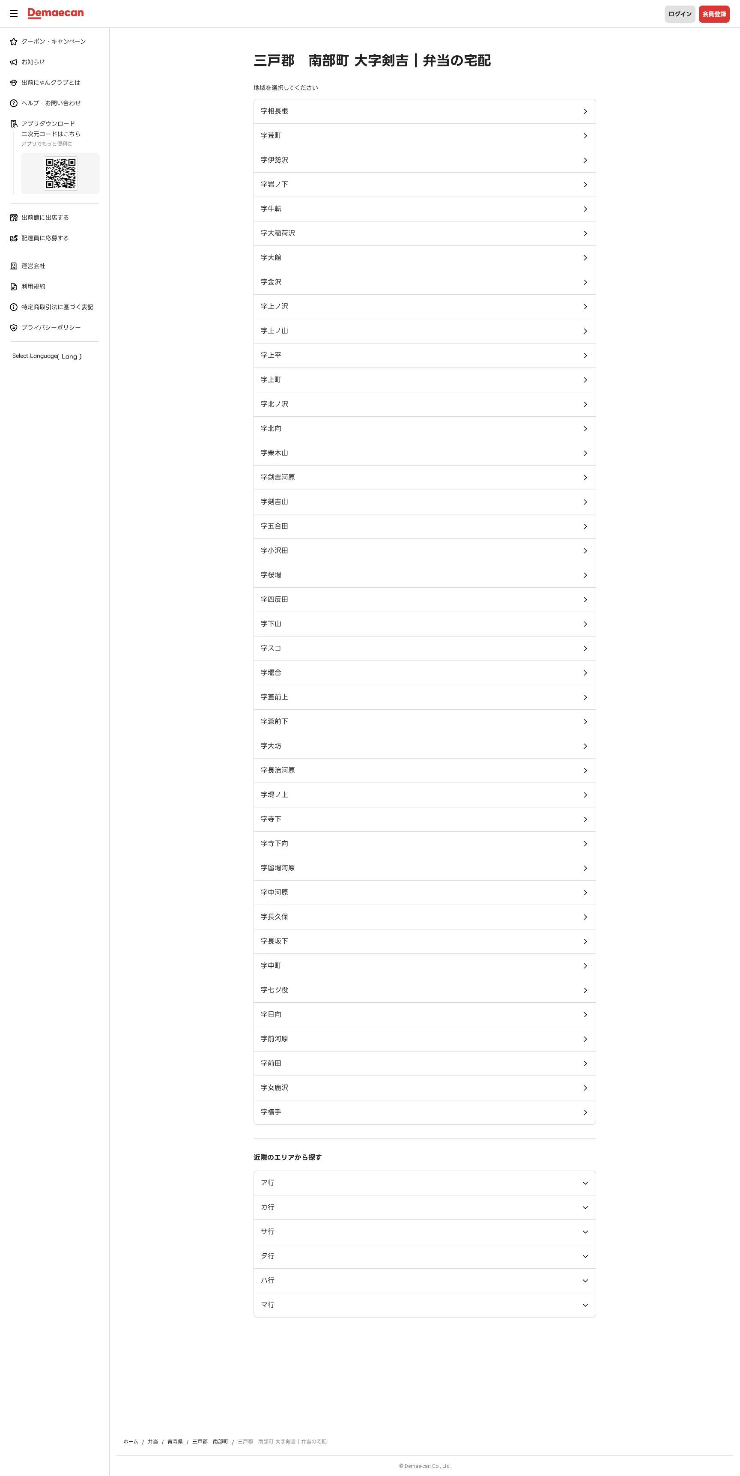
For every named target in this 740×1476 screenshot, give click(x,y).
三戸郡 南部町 (210, 1442)
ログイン (680, 14)
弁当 (153, 1442)
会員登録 (714, 14)
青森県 (175, 1442)
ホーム (130, 1442)
